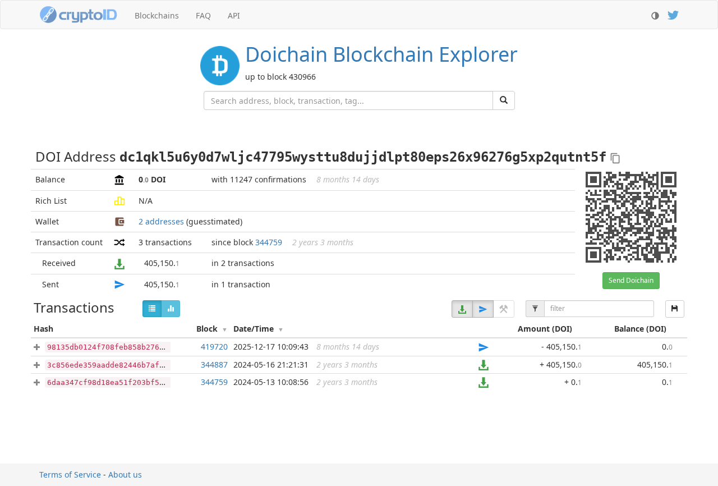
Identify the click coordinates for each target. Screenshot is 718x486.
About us (125, 474)
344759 (268, 242)
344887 (214, 364)
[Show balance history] (170, 308)
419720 (214, 346)
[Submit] (504, 100)
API (234, 15)
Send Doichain (631, 280)
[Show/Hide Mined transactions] (503, 309)
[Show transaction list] (152, 308)
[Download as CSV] (674, 309)
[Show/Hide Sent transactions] (483, 309)
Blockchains (157, 15)
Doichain (381, 54)
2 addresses (161, 221)
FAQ (203, 15)
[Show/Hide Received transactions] (462, 309)
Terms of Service (70, 474)
